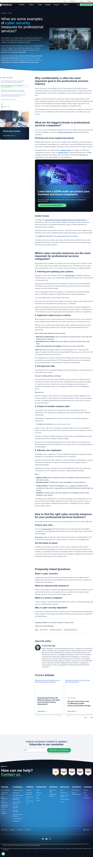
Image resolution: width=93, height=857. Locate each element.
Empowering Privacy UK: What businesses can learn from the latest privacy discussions (48, 701)
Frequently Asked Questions (8, 99)
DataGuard (38, 537)
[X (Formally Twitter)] (50, 839)
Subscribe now (8, 135)
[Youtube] (46, 839)
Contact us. (11, 774)
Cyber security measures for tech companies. (65, 236)
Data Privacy (71, 698)
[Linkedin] (43, 839)
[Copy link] (8, 106)
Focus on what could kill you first (62, 424)
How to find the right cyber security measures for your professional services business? (13, 95)
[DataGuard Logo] (6, 4)
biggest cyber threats (65, 132)
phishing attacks (66, 150)
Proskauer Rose (70, 275)
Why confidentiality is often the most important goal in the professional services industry (12, 81)
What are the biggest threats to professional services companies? (12, 86)
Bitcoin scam (62, 152)
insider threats (81, 220)
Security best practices (56, 629)
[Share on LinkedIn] (2, 106)
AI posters (72, 486)
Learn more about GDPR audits (51, 205)
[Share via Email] (5, 106)
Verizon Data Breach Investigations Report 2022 (60, 220)
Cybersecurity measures (70, 629)
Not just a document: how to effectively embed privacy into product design (79, 703)
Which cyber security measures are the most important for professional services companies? (13, 91)
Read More (41, 711)
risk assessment (47, 529)
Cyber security (43, 629)
